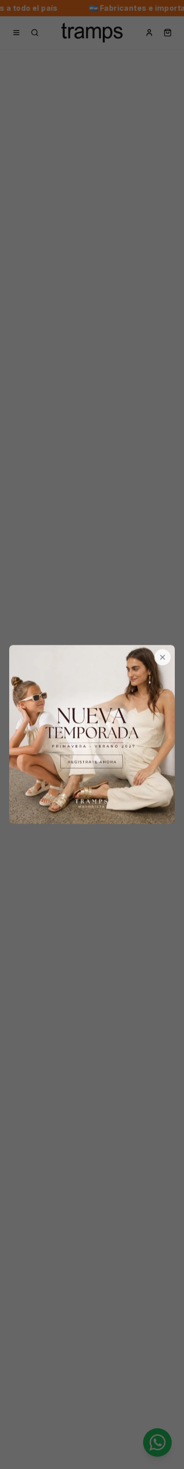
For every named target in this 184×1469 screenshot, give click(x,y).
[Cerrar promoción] (162, 657)
